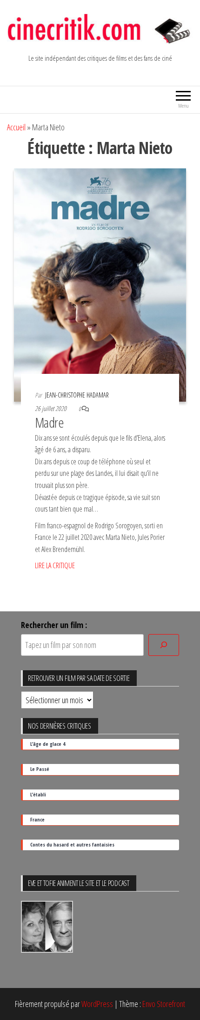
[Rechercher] (163, 645)
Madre (49, 422)
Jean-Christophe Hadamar (77, 395)
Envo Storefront (163, 1003)
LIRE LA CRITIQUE (55, 565)
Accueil (16, 127)
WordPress (97, 1003)
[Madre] (100, 283)
